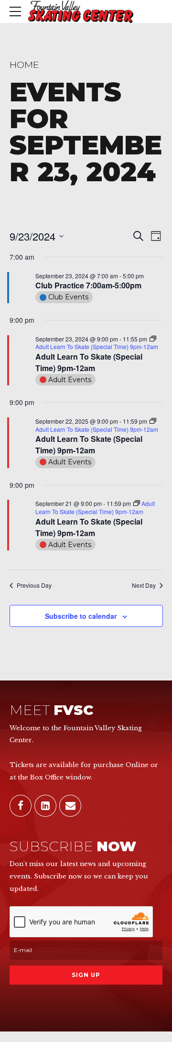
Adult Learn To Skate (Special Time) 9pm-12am (88, 362)
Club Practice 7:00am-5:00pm (88, 285)
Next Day (144, 585)
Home (24, 64)
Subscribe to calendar (81, 616)
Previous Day (34, 585)
